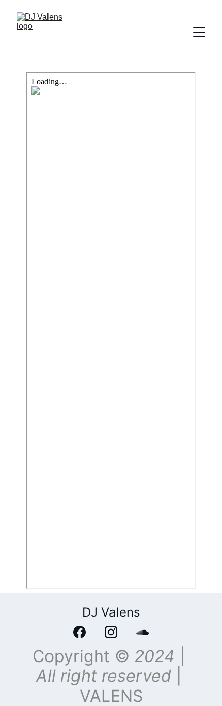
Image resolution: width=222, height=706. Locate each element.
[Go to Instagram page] (116, 632)
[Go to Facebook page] (84, 632)
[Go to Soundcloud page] (142, 632)
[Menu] (199, 32)
